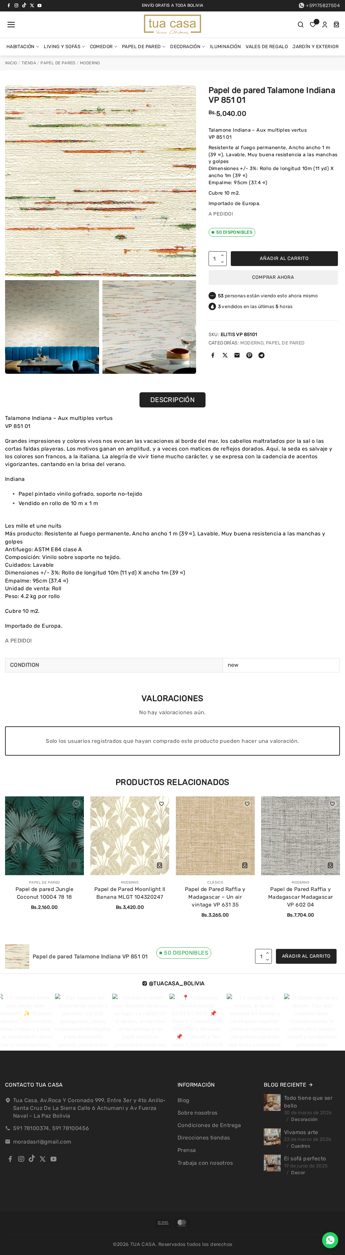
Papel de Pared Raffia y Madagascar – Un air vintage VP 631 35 (215, 897)
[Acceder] (324, 24)
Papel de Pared (141, 46)
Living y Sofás (62, 46)
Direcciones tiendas (204, 1137)
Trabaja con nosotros (205, 1163)
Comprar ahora (273, 277)
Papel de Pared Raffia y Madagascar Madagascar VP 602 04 (300, 897)
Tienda (29, 63)
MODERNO (90, 63)
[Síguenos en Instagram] (16, 5)
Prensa (187, 1150)
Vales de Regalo (267, 46)
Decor (298, 1173)
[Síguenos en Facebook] (8, 5)
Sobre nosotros (198, 1113)
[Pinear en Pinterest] (249, 356)
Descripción (172, 400)
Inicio (11, 63)
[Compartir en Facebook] (212, 356)
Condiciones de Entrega (209, 1125)
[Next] (325, 853)
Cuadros (300, 1146)
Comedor (101, 46)
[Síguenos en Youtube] (39, 5)
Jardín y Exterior (315, 46)
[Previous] (8, 853)
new (233, 665)
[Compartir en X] (224, 356)
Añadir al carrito (284, 258)
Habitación (20, 46)
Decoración (185, 46)
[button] (10, 24)
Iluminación (225, 46)
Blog (184, 1100)
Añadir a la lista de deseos (76, 804)
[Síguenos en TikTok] (24, 5)
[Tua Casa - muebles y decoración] (172, 24)
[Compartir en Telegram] (261, 356)
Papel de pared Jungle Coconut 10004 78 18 (44, 893)
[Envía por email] (237, 356)
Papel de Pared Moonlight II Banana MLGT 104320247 (129, 893)
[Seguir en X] (32, 5)
